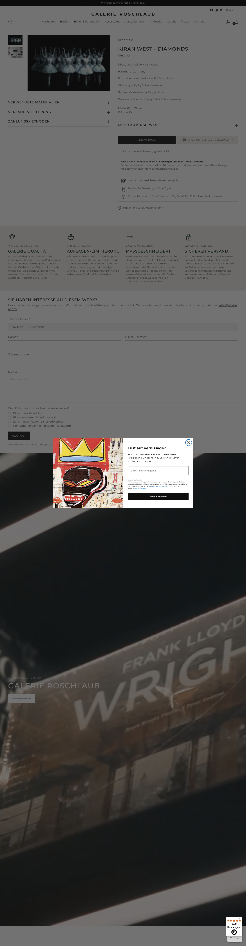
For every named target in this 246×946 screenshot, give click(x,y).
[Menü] (240, 919)
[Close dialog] (188, 442)
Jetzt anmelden (158, 496)
